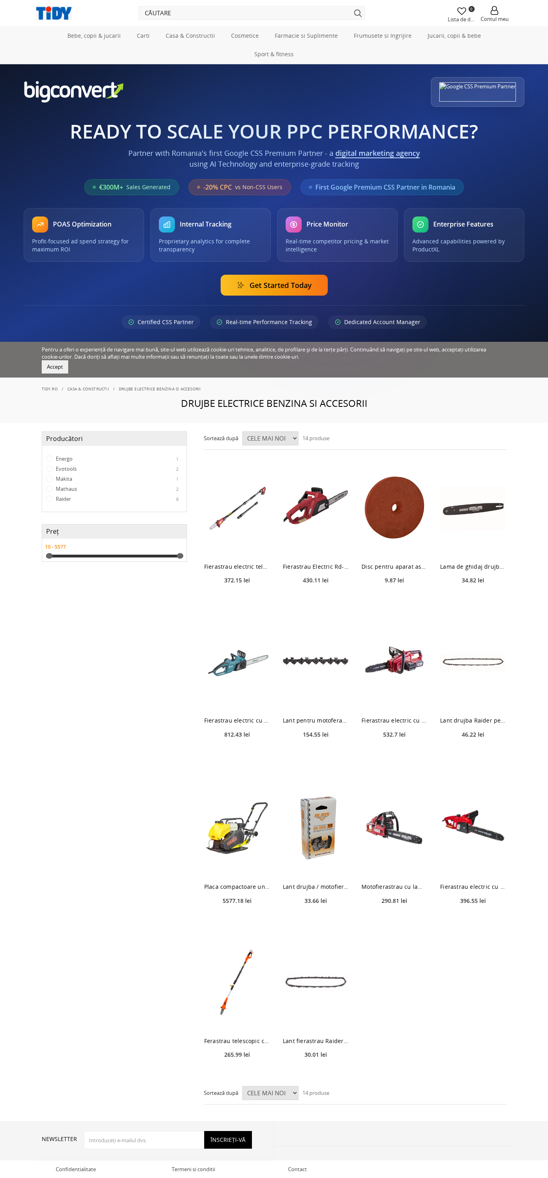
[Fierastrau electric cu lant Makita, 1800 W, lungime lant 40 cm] (237, 661)
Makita (117, 478)
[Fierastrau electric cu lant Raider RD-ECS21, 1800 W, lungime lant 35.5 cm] (473, 828)
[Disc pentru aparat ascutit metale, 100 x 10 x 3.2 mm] (394, 508)
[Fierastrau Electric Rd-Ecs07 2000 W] (316, 508)
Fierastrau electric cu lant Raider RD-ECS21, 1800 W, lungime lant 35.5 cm (473, 886)
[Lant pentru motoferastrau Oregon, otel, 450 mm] (316, 661)
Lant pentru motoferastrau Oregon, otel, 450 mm (316, 720)
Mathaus (117, 488)
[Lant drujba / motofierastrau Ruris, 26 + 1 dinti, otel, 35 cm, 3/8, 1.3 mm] (316, 828)
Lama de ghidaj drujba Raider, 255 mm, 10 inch (473, 566)
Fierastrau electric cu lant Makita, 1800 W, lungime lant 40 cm (237, 720)
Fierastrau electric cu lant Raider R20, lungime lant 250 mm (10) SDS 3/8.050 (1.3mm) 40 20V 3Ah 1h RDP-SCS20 (394, 720)
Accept (55, 366)
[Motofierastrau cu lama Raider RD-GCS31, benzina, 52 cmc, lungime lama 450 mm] (394, 828)
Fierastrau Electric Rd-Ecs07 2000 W (316, 566)
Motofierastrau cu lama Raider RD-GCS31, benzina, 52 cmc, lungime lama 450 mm (394, 886)
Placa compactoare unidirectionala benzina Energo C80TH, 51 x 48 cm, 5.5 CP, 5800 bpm (237, 886)
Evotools (117, 468)
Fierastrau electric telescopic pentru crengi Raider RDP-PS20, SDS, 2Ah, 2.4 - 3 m (237, 566)
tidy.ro (50, 389)
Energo (117, 458)
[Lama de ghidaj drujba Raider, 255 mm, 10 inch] (473, 508)
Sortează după (221, 438)
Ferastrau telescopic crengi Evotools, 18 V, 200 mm (237, 1041)
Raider (117, 498)
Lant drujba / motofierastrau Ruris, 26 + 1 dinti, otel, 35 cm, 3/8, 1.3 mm (316, 886)
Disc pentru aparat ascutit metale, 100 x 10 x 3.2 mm (394, 566)
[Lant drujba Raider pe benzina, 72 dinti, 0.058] (473, 661)
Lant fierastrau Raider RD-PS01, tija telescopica (316, 1041)
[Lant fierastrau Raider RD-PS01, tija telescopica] (316, 982)
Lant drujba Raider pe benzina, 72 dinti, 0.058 (473, 720)
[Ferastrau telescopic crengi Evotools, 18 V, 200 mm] (237, 982)
